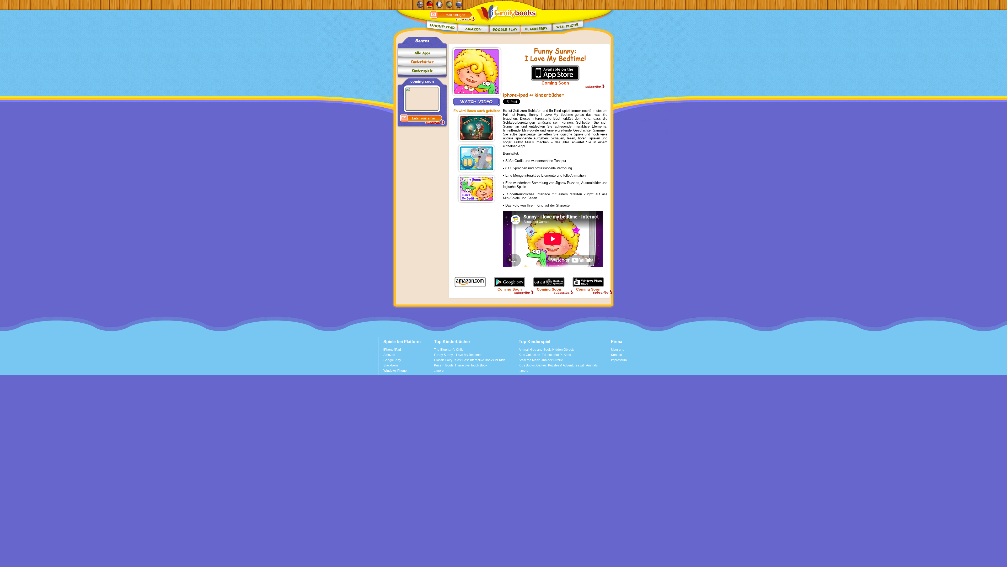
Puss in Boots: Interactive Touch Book (460, 365)
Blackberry (391, 365)
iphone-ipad (515, 95)
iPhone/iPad (392, 349)
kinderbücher (549, 95)
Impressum (619, 360)
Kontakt (616, 355)
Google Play (392, 360)
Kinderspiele (422, 70)
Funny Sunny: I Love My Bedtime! (457, 355)
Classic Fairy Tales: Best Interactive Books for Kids (469, 360)
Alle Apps (422, 52)
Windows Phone (395, 370)
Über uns (617, 349)
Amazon (389, 355)
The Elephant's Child (449, 349)
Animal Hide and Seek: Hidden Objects (546, 349)
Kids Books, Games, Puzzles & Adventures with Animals (558, 365)
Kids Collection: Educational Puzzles (545, 355)
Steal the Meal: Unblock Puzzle (541, 360)
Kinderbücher (422, 61)
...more (439, 370)
